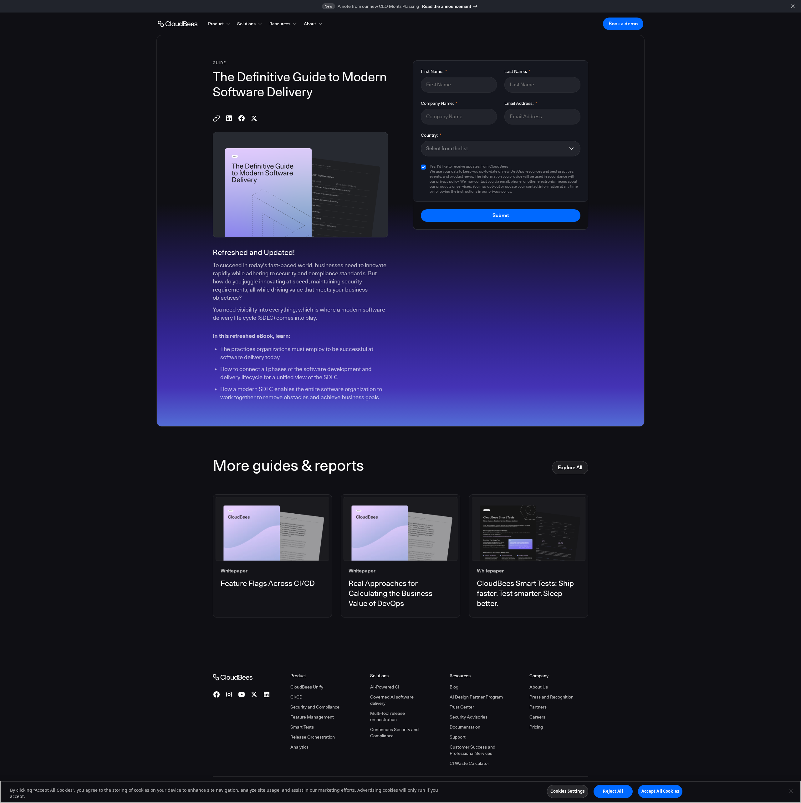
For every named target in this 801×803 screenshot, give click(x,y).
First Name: (434, 71)
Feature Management (312, 716)
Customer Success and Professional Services (472, 750)
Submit (500, 215)
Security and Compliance (314, 706)
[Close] (791, 791)
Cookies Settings (567, 791)
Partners (538, 706)
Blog (454, 686)
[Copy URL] (216, 118)
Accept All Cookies (660, 791)
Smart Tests (302, 726)
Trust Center (462, 706)
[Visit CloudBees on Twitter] (254, 694)
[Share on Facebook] (241, 118)
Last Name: (517, 71)
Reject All (613, 791)
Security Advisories (468, 716)
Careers (537, 716)
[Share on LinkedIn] (229, 118)
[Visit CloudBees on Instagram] (229, 694)
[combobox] (495, 148)
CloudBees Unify (306, 686)
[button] (219, 23)
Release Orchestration (312, 736)
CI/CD (296, 696)
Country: (431, 135)
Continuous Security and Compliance (394, 732)
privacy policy (499, 191)
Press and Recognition (551, 696)
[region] (400, 792)
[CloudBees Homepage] (233, 677)
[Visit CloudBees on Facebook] (216, 694)
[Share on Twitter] (254, 118)
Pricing (536, 726)
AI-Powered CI (384, 686)
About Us (538, 686)
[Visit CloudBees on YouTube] (241, 694)
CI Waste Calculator (469, 763)
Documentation (465, 726)
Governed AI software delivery (392, 700)
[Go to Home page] (177, 24)
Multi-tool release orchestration (387, 716)
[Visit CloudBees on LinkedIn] (266, 694)
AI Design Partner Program (476, 696)
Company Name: (439, 103)
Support (458, 736)
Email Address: (520, 103)
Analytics (299, 747)
